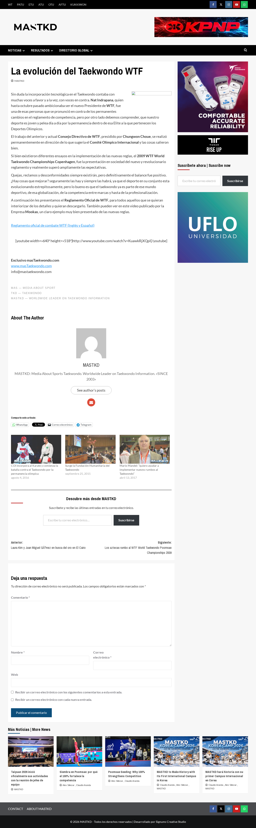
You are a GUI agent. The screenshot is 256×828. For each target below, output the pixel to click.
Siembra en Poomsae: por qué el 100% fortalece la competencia (78, 776)
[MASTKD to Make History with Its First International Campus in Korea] (176, 751)
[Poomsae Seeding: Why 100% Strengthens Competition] (128, 751)
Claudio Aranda (83, 785)
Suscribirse (126, 520)
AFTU (62, 4)
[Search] (245, 50)
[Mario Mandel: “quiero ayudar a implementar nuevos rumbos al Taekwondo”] (145, 449)
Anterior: (48, 545)
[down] (23, 50)
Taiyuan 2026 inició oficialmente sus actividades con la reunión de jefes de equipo (29, 778)
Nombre (18, 652)
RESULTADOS (40, 50)
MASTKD (19, 80)
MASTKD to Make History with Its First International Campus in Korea (176, 776)
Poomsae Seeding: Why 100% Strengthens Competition (126, 774)
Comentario (20, 597)
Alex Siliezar (69, 785)
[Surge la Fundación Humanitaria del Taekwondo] (90, 449)
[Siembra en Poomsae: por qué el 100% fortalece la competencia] (79, 751)
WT (10, 4)
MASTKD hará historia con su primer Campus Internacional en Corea (224, 776)
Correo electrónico (102, 654)
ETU (31, 4)
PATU (20, 4)
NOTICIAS (14, 50)
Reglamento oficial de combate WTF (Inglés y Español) (52, 225)
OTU (51, 4)
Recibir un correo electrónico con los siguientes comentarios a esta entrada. (68, 692)
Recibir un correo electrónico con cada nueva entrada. (53, 699)
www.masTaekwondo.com (31, 266)
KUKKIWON (78, 4)
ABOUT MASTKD (39, 809)
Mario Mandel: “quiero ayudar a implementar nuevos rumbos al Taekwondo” (139, 469)
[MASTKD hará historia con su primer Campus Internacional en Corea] (225, 751)
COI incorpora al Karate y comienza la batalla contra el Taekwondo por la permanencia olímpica (34, 469)
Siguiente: (138, 547)
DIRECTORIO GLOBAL (74, 50)
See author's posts (91, 390)
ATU (41, 4)
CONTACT (15, 809)
